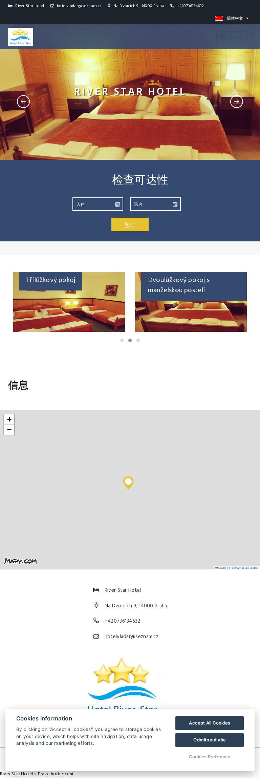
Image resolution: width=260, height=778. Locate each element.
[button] (128, 481)
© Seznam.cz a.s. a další (243, 567)
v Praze (41, 774)
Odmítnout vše (209, 739)
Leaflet (222, 567)
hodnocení (62, 774)
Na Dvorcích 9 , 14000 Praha (138, 6)
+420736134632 (190, 6)
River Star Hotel (16, 774)
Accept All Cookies (209, 723)
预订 (130, 225)
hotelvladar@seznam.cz (79, 6)
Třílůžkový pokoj (50, 280)
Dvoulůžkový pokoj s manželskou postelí (179, 285)
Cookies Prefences (209, 756)
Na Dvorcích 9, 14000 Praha (136, 606)
